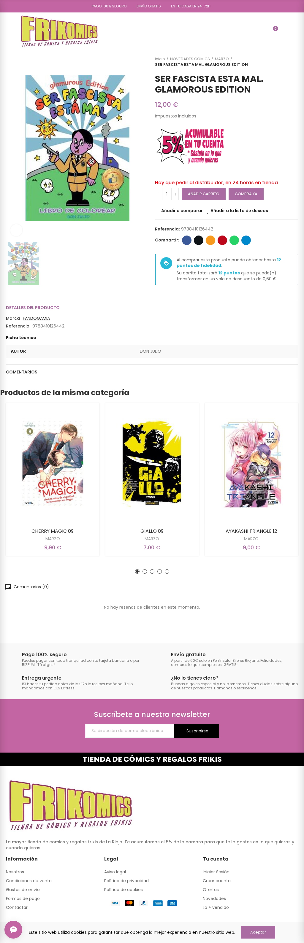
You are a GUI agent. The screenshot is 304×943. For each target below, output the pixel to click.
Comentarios (21, 372)
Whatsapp (234, 240)
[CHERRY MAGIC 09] (52, 463)
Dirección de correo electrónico (210, 240)
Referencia (17, 326)
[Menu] (9, 31)
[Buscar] (263, 31)
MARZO (52, 539)
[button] (107, 6)
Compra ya (246, 194)
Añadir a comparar (182, 211)
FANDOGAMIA (36, 318)
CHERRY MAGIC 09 (52, 531)
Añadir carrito (203, 194)
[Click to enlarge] (16, 230)
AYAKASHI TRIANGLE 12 (251, 531)
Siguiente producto (293, 62)
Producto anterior (278, 62)
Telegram (246, 240)
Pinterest (222, 240)
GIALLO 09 (152, 531)
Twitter (198, 240)
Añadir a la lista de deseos (239, 211)
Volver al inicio (286, 62)
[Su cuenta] (284, 31)
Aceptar (258, 932)
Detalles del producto (33, 308)
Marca (13, 318)
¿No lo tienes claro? (194, 678)
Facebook (186, 240)
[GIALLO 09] (152, 463)
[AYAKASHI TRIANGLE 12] (251, 463)
